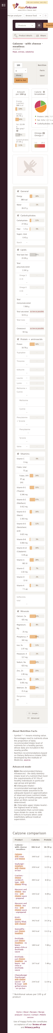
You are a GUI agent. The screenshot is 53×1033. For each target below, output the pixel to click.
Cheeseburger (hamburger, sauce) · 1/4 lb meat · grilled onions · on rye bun (21, 981)
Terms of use (39, 1024)
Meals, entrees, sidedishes (23, 52)
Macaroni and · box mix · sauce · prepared (21, 893)
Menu (45, 15)
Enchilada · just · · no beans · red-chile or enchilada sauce (21, 963)
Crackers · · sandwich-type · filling (20, 880)
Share (43, 36)
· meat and (20, 856)
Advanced (35, 718)
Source (27, 1015)
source (27, 760)
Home (19, 1012)
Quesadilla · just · (20, 931)
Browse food (31, 16)
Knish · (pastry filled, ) (20, 920)
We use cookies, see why (36, 2)
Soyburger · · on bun (20, 867)
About (25, 1012)
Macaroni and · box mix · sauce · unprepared (21, 907)
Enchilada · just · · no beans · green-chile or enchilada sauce (21, 945)
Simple (34, 713)
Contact (35, 1015)
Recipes (33, 1012)
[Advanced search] (39, 25)
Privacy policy (32, 1027)
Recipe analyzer (15, 16)
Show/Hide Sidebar (4, 6)
